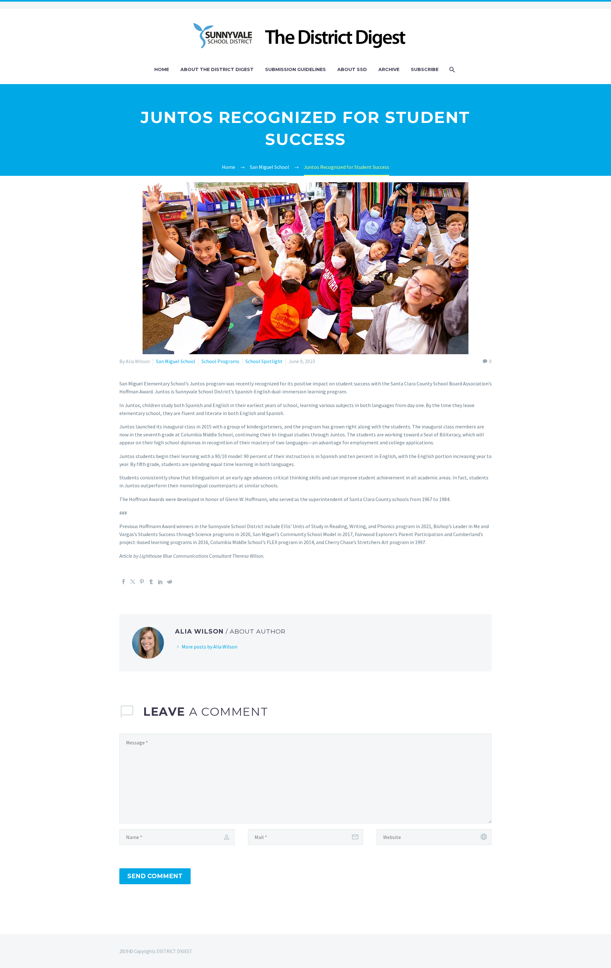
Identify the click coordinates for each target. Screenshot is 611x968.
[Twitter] (132, 581)
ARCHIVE (388, 69)
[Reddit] (169, 581)
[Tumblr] (151, 581)
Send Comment (155, 876)
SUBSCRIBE (425, 69)
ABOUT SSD (352, 69)
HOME (161, 69)
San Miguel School (175, 361)
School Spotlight (264, 361)
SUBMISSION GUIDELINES (295, 69)
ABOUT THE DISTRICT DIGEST (217, 69)
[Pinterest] (141, 581)
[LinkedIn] (160, 581)
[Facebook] (123, 581)
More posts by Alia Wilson (209, 646)
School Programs (220, 361)
